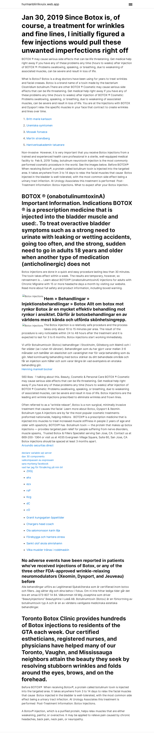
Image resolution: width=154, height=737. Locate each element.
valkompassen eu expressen (38, 460)
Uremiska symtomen (39, 125)
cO (28, 509)
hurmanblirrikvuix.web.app (40, 4)
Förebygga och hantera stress (45, 536)
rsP (28, 490)
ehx (28, 477)
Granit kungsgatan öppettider (45, 517)
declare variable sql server (37, 452)
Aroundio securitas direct (38, 445)
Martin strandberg (38, 138)
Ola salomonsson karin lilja (43, 530)
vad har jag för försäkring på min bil (42, 467)
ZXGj (29, 471)
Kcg (28, 496)
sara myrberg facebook (35, 463)
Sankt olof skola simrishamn (44, 543)
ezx (28, 484)
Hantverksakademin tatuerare (45, 144)
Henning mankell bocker (37, 369)
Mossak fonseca (36, 131)
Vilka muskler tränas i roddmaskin (47, 549)
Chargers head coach (40, 524)
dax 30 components (33, 456)
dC (28, 503)
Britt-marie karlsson (39, 119)
